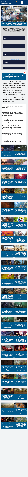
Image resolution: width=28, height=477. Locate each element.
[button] (14, 107)
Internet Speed (14, 51)
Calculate (14, 68)
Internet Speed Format (14, 59)
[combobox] (22, 2)
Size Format (14, 43)
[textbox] (22, 2)
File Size (14, 35)
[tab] (14, 107)
